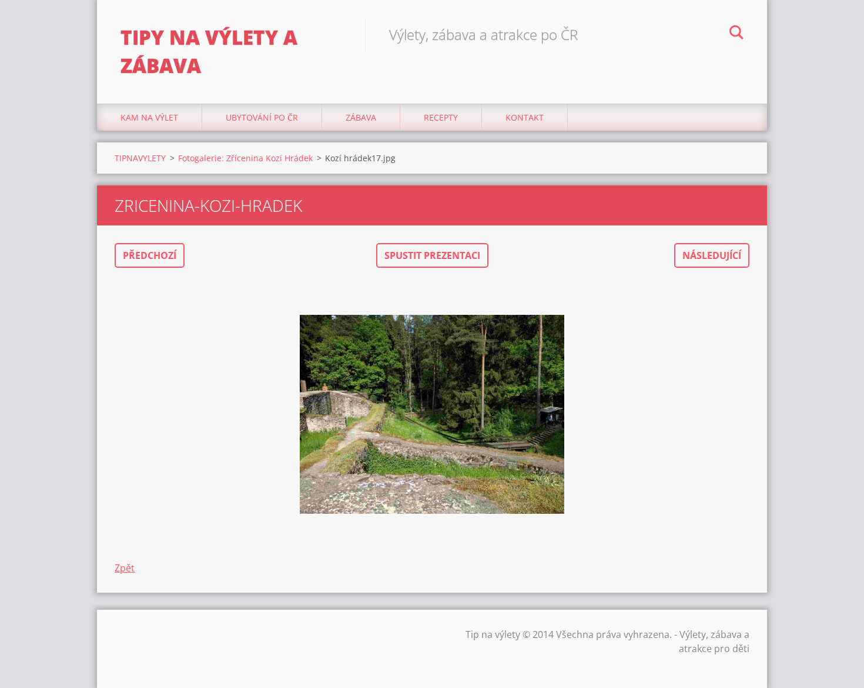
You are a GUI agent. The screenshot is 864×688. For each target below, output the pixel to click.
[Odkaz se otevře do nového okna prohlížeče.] (432, 414)
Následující (711, 255)
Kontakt (524, 117)
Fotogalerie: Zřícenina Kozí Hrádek (245, 158)
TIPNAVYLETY (140, 158)
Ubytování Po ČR (262, 117)
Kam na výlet (149, 117)
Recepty (441, 117)
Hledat (736, 34)
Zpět (125, 567)
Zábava (361, 117)
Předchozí (149, 255)
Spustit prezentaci (432, 255)
